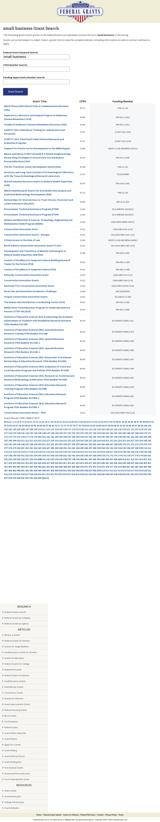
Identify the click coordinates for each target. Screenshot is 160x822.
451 (149, 463)
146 (44, 433)
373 (116, 455)
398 (73, 459)
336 (107, 451)
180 (40, 436)
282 (27, 448)
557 (6, 478)
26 (75, 421)
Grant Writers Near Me (15, 733)
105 (18, 429)
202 (132, 436)
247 (27, 444)
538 (73, 474)
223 (73, 440)
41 (120, 421)
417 (6, 463)
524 (14, 474)
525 (18, 474)
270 (124, 444)
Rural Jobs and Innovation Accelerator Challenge (30, 291)
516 (128, 470)
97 (136, 425)
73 (64, 425)
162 (111, 433)
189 (78, 436)
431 (65, 463)
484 (141, 466)
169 (141, 433)
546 (107, 474)
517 (132, 470)
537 (69, 474)
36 (105, 421)
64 (38, 425)
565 (40, 478)
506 (86, 470)
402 (90, 459)
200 (124, 436)
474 (99, 466)
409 (120, 459)
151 (65, 433)
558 (10, 478)
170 (145, 433)
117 (69, 429)
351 (23, 455)
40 (117, 421)
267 (111, 444)
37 (108, 421)
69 (53, 425)
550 (124, 474)
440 (103, 463)
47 (138, 421)
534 (56, 474)
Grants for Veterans (13, 698)
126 (107, 429)
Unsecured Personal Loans (17, 773)
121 (86, 429)
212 (27, 440)
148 (52, 433)
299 (99, 448)
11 (31, 421)
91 (118, 425)
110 (40, 429)
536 (65, 474)
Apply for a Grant (12, 744)
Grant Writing (10, 750)
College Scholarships (14, 802)
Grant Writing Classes (14, 756)
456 (23, 466)
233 (116, 440)
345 (145, 451)
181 (44, 436)
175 (18, 436)
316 (23, 451)
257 (69, 444)
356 (44, 455)
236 (128, 440)
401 (86, 459)
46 (135, 421)
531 (44, 474)
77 (76, 425)
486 (149, 466)
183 (52, 436)
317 (27, 451)
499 (56, 470)
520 (145, 470)
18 (51, 421)
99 (142, 425)
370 (103, 455)
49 (143, 421)
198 (116, 436)
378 (137, 455)
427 (48, 463)
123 (94, 429)
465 (61, 466)
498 (52, 470)
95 (130, 425)
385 (18, 459)
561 (23, 478)
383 (10, 459)
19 (54, 421)
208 (10, 440)
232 (111, 440)
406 (107, 459)
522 (6, 474)
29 (84, 421)
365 (82, 455)
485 (145, 466)
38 (111, 421)
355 (40, 455)
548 (116, 474)
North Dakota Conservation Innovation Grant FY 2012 (32, 245)
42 (123, 421)
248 (31, 444)
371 (107, 455)
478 (116, 466)
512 (111, 470)
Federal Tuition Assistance (16, 675)
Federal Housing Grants (15, 710)
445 (124, 463)
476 (107, 466)
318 (31, 451)
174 (14, 436)
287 (48, 448)
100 (145, 425)
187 (69, 436)
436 (86, 463)
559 (14, 478)
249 (35, 444)
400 (82, 459)
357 (48, 455)
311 (149, 448)
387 (27, 459)
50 (146, 421)
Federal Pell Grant (12, 669)
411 (128, 459)
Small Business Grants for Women (20, 652)
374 (120, 455)
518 (137, 470)
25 (72, 421)
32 (93, 421)
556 (149, 474)
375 (124, 455)
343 (137, 451)
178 (31, 436)
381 (149, 455)
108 (31, 429)
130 (124, 429)
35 (102, 421)
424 (35, 463)
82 (91, 425)
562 (27, 478)
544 (99, 474)
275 (145, 444)
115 (61, 429)
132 (132, 429)
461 (44, 466)
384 (14, 459)
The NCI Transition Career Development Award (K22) (32, 166)
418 (10, 463)
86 (103, 425)
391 (44, 459)
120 (82, 429)
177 (27, 436)
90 (115, 425)
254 (56, 444)
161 (107, 433)
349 (14, 455)
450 (145, 463)
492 (27, 470)
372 (111, 455)
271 (128, 444)
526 (23, 474)
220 (61, 440)
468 (73, 466)
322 (48, 451)
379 (141, 455)
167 (132, 433)
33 (96, 421)
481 (128, 466)
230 (103, 440)
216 (44, 440)
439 (99, 463)
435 (82, 463)
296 (86, 448)
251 (44, 444)
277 (6, 448)
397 (69, 459)
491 (23, 470)
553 (137, 474)
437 (90, 463)
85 (100, 425)
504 (78, 470)
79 (82, 425)
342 (132, 451)
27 (78, 421)
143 (31, 433)
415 (145, 459)
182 (48, 436)
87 (106, 425)
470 (82, 466)
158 (94, 433)
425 (40, 463)
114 (56, 429)
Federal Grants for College (16, 663)
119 (78, 429)
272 (132, 444)
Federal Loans (11, 727)
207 (6, 440)
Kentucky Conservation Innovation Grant (26, 274)
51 (149, 421)
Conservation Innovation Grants (21, 280)
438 (94, 463)
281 (23, 448)
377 (132, 455)
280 (18, 448)
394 (56, 459)
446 (128, 463)
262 (90, 444)
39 (114, 421)
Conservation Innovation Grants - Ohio (25, 412)
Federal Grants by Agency (16, 623)
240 (145, 440)
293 (73, 448)
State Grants (10, 790)
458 (31, 466)
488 (10, 470)
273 (137, 444)
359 (56, 455)
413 (137, 459)
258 (73, 444)
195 (103, 436)
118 (73, 429)
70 (56, 425)
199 (120, 436)
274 (141, 444)
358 (52, 455)
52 (152, 421)
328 (73, 451)
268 (116, 444)
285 (40, 448)
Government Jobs (12, 796)
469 (78, 466)
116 (65, 429)
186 (65, 436)
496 (44, 470)
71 (59, 425)
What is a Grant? (12, 635)
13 (37, 421)
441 (107, 463)
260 (82, 444)
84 (97, 425)
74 (67, 425)
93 (124, 425)
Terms (121, 815)
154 (78, 433)
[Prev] (7, 421)
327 (69, 451)
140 (18, 433)
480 (124, 466)
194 (99, 436)
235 (124, 440)
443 (116, 463)
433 (73, 463)
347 (6, 455)
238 (137, 440)
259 (78, 444)
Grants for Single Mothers (16, 646)
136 (149, 429)
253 (52, 444)
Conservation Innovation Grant (21, 229)
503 (73, 470)
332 (90, 451)
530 (40, 474)
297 (90, 448)
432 (69, 463)
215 (40, 440)
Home (38, 815)
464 (56, 466)
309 (141, 448)
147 (48, 433)
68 (50, 425)
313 (10, 451)
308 (137, 448)
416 (149, 459)
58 (20, 425)
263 (94, 444)
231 (107, 440)
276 (149, 444)
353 (31, 455)
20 (57, 421)
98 (139, 425)
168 (137, 433)
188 (73, 436)
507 (90, 470)
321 (44, 451)
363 (73, 455)
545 (103, 474)
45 (132, 421)
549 (120, 474)
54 (8, 425)
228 (94, 440)
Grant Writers (10, 738)
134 (141, 429)
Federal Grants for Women (17, 640)
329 (78, 451)
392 (48, 459)
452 (6, 466)
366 (86, 455)
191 (86, 436)
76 (73, 425)
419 (14, 463)
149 (56, 433)
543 (94, 474)
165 (124, 433)
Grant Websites (11, 808)
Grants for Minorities (14, 658)
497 (48, 470)
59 (23, 425)
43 (126, 421)
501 (65, 470)
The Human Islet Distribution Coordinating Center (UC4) (34, 302)
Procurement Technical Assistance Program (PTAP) (31, 209)
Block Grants (10, 715)
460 (40, 466)
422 (27, 463)
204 (141, 436)
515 (124, 470)
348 (10, 455)
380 (145, 455)
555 (145, 474)
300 (103, 448)
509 (99, 470)
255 (61, 444)
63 (35, 425)
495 (40, 470)
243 (10, 444)
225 (82, 440)
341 (128, 451)
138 (10, 433)
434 (78, 463)
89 (112, 425)
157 (90, 433)
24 (69, 421)
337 (111, 451)
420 (18, 463)
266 (107, 444)
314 (14, 451)
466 (65, 466)
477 (111, 466)
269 (120, 444)
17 (49, 421)
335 (103, 451)
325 (61, 451)
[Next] (45, 478)
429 (56, 463)
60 (26, 425)
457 (27, 466)
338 (116, 451)
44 (129, 421)
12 (34, 421)
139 (14, 433)
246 (23, 444)
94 (127, 425)
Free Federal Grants (13, 767)
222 (69, 440)
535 (61, 474)
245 (18, 444)
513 (116, 470)
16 (46, 421)
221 (65, 440)
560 (18, 478)
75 (70, 425)
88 (109, 425)
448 (137, 463)
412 (132, 459)
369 (99, 455)
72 (61, 425)
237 (132, 440)
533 (52, 474)
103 (10, 429)
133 (137, 429)
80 (85, 425)
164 (120, 433)
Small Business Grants (15, 681)
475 (103, 466)
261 (86, 444)
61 (29, 425)
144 (35, 433)
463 (52, 466)
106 (23, 429)
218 (52, 440)
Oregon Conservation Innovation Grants (26, 296)
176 (23, 436)
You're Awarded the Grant (16, 779)
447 (132, 463)
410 (124, 459)
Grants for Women (70, 815)
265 (103, 444)
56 (14, 425)
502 (69, 470)
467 (69, 466)
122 (90, 429)
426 (44, 463)
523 (10, 474)
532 (48, 474)
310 (145, 448)
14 (40, 421)
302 (111, 448)
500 (61, 470)
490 (18, 470)
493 (31, 470)
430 (61, 463)
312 (6, 451)
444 (120, 463)
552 (132, 474)
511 (107, 470)
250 (40, 444)
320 (40, 451)
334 (99, 451)
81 (88, 425)
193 (94, 436)
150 (61, 433)
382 (6, 459)
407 (111, 459)
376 (128, 455)
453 (10, 466)
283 (31, 448)
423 (31, 463)
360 (61, 455)
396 (65, 459)
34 (99, 421)
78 (79, 425)
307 (132, 448)
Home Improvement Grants (17, 704)
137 (6, 433)
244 (14, 444)
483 (137, 466)
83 (94, 425)
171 (149, 433)
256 (65, 444)
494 (35, 470)
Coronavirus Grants (13, 692)
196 (107, 436)
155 (82, 433)
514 (120, 470)
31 (90, 421)
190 (82, 436)
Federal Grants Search (15, 612)
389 (35, 459)
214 (35, 440)
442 (111, 463)
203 (137, 436)
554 (141, 474)
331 (86, 451)
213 (31, 440)
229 (99, 440)
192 (90, 436)
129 (120, 429)
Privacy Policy (111, 815)
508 (94, 470)
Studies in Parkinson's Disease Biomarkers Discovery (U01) (35, 124)
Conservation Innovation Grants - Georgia (26, 234)
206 (149, 436)
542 (90, 474)
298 (94, 448)
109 (35, 429)
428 (52, 463)
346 (149, 451)
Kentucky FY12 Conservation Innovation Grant (29, 285)
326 (65, 451)
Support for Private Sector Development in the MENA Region (37, 148)
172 (6, 436)
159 (99, 433)
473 (94, 466)
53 (5, 425)
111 (44, 429)
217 (48, 440)
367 (90, 455)
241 (149, 440)
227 (90, 440)
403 (94, 459)
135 (145, 429)
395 (61, 459)
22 (63, 421)
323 (52, 451)
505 (82, 470)
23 (66, 421)
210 (18, 440)
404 (99, 459)
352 (27, 455)
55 (11, 425)
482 (132, 466)
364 (78, 455)
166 (128, 433)
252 (48, 444)
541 (86, 474)
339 (120, 451)
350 (18, 455)
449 (141, 463)
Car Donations (11, 721)
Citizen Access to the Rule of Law (22, 240)
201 (128, 436)
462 (48, 466)
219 (56, 440)
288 (52, 448)
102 (6, 429)
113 (52, 429)
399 (78, 459)
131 (128, 429)
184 (56, 436)
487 (6, 470)
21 (60, 421)
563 (31, 478)
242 (6, 444)
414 (141, 459)
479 (120, 466)
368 (94, 455)
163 (116, 433)
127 (111, 429)
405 (103, 459)
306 (128, 448)
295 (82, 448)
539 (78, 474)
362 (69, 455)
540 (82, 474)
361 (65, 455)
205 (145, 436)
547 (111, 474)
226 (86, 440)
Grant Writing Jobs (12, 762)
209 (14, 440)
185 (61, 436)
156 (86, 433)
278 (10, 448)
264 (99, 444)
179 (35, 436)
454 (14, 466)
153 (73, 433)
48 (141, 421)
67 (47, 425)
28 (81, 421)
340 (124, 451)
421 (23, 463)
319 (35, 451)
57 (17, 425)
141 (23, 433)
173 (10, 436)
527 (27, 474)
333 (94, 451)
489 (14, 470)
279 (14, 448)
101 (150, 425)
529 (35, 474)
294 (78, 448)
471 (86, 466)
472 (90, 466)
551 (128, 474)
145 (40, 433)
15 (43, 421)
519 (141, 470)
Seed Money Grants (13, 687)
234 (120, 440)
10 (28, 421)
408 (116, 459)
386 (23, 459)
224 (78, 440)
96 (133, 425)
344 (141, 451)
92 (121, 425)
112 (48, 429)
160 (103, 433)
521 (149, 470)
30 (87, 421)
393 (52, 459)
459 (35, 466)
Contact (100, 815)
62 (32, 425)
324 (56, 451)
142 (27, 433)
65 (41, 425)
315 (18, 451)
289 (56, 448)
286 (44, 448)
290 (61, 448)
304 (120, 448)
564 (35, 478)
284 (35, 448)
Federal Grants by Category (17, 617)
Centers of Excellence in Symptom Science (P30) (30, 269)
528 (31, 474)
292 (69, 448)
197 (111, 436)
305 (124, 448)
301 (107, 448)
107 (27, 429)
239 (141, 440)
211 (23, 440)
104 (14, 429)
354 (35, 455)
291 (65, 448)
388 (31, 459)
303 (116, 448)
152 (69, 433)
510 (103, 470)
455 (18, 466)
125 (103, 429)
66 (44, 425)
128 (116, 429)
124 (99, 429)
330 (82, 451)
